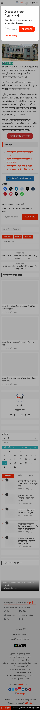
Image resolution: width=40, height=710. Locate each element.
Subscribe (27, 29)
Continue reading (11, 36)
